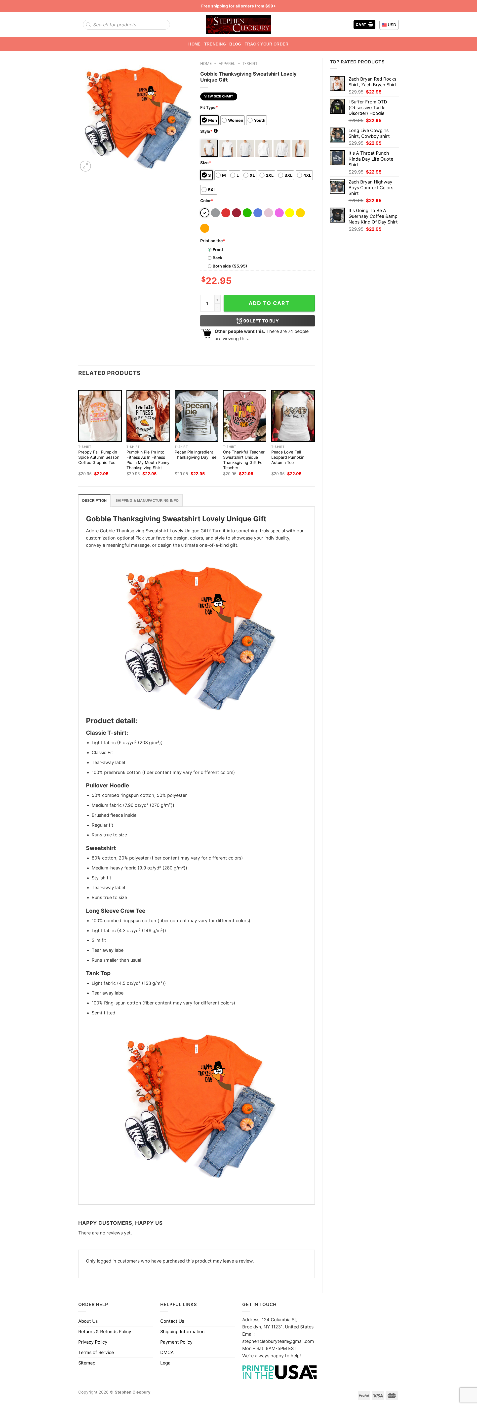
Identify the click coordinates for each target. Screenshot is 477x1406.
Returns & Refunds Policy (104, 1331)
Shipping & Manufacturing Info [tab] (147, 500)
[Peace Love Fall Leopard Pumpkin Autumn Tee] (293, 416)
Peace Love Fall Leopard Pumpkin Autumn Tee (287, 457)
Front (218, 249)
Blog (235, 44)
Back (217, 257)
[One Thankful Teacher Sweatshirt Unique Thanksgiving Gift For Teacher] (245, 416)
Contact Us (172, 1321)
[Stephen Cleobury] (238, 24)
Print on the (212, 240)
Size (205, 162)
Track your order (267, 44)
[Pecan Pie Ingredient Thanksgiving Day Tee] (196, 416)
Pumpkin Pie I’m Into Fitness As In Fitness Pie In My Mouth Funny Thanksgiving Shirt (147, 460)
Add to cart (269, 303)
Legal (165, 1362)
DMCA (167, 1352)
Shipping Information (182, 1331)
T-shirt (250, 63)
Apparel (227, 63)
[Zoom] (85, 166)
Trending (215, 44)
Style (208, 131)
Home (194, 44)
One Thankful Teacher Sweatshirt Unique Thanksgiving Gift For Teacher (244, 460)
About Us (88, 1321)
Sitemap (86, 1362)
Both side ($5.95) (230, 266)
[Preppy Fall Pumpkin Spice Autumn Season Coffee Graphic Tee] (100, 416)
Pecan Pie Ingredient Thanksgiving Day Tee (195, 455)
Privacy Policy (92, 1342)
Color (206, 200)
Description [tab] (94, 500)
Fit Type (209, 107)
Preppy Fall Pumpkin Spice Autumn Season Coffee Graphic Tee (98, 457)
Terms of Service (96, 1352)
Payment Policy (176, 1342)
